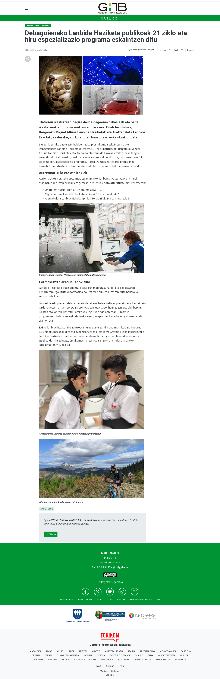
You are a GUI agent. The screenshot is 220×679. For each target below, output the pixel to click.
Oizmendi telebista (85, 659)
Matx (98, 666)
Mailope (52, 659)
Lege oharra (85, 599)
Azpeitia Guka (147, 651)
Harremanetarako (141, 599)
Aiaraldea (35, 651)
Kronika (38, 659)
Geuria (88, 655)
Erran (48, 655)
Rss (158, 599)
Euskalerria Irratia (67, 655)
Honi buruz (66, 599)
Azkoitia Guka (168, 651)
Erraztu (190, 50)
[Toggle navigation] (26, 8)
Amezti (83, 651)
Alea (71, 651)
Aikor (49, 651)
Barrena (186, 651)
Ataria (131, 651)
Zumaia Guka (163, 659)
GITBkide (51, 534)
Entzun (163, 50)
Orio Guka (107, 659)
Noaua (66, 659)
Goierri (110, 18)
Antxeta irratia (114, 651)
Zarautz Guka (143, 659)
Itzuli (176, 50)
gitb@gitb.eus (120, 567)
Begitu (36, 655)
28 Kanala (180, 659)
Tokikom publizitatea (110, 671)
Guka (150, 655)
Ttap (121, 666)
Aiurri (60, 651)
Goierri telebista (120, 655)
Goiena (101, 655)
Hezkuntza (46, 509)
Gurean (110, 666)
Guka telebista (167, 655)
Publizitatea (104, 599)
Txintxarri (124, 659)
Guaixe (139, 655)
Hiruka (184, 655)
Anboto (95, 651)
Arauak (121, 599)
